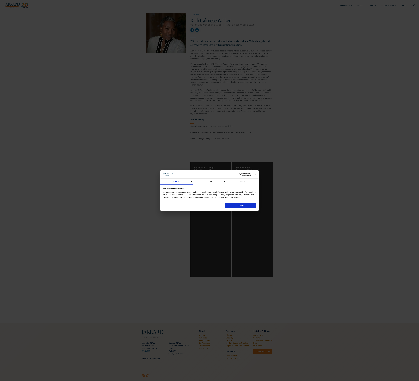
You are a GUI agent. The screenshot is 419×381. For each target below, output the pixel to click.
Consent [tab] (176, 181)
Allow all (240, 206)
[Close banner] (255, 174)
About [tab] (242, 181)
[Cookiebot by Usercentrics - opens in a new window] (241, 174)
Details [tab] (209, 181)
